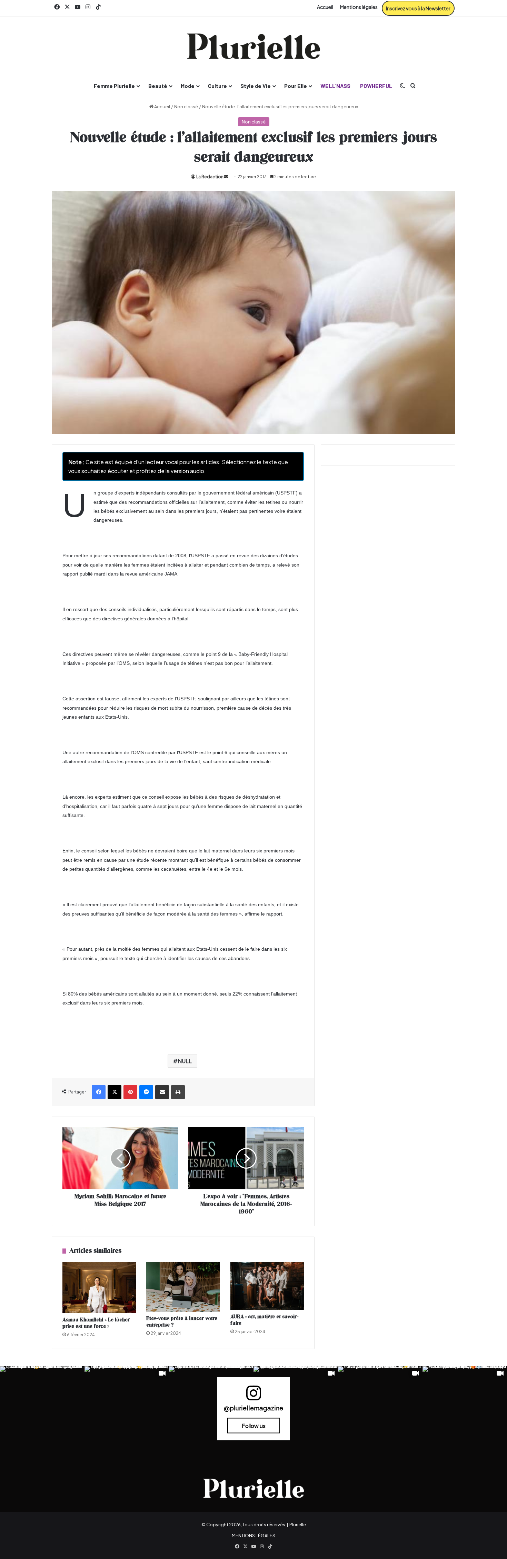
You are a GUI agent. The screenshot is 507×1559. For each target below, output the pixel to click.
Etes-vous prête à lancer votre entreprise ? (181, 1322)
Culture (217, 85)
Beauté (157, 85)
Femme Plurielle (114, 85)
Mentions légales (359, 7)
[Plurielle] (253, 46)
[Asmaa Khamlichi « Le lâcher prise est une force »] (99, 1287)
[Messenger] (146, 1092)
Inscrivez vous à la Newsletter (418, 8)
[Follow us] (253, 1396)
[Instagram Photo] (42, 1408)
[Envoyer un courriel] (226, 176)
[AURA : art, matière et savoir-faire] (267, 1286)
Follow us (254, 1425)
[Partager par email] (162, 1092)
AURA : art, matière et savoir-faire (264, 1320)
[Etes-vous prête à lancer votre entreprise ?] (183, 1287)
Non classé (186, 106)
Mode (188, 85)
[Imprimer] (178, 1092)
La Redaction (209, 176)
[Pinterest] (130, 1092)
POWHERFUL (376, 85)
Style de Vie (255, 85)
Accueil (325, 7)
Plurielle (297, 1524)
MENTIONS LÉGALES (253, 1535)
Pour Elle (295, 85)
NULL (185, 1061)
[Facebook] (99, 1092)
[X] (114, 1092)
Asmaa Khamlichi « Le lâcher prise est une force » (96, 1323)
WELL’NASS (335, 85)
